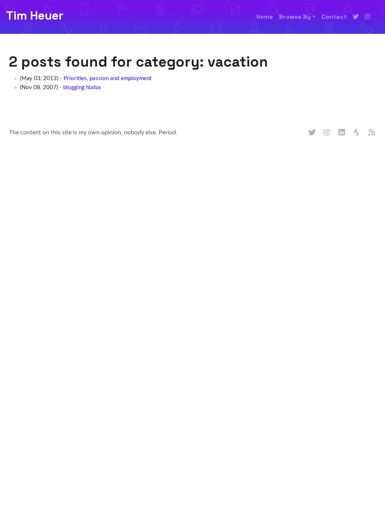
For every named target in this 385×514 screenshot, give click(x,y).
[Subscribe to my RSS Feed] (372, 133)
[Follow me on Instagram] (367, 17)
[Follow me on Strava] (357, 133)
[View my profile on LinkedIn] (342, 133)
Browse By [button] (295, 17)
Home (264, 17)
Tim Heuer (34, 15)
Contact (334, 17)
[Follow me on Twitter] (356, 17)
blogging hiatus (82, 87)
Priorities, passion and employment (108, 78)
